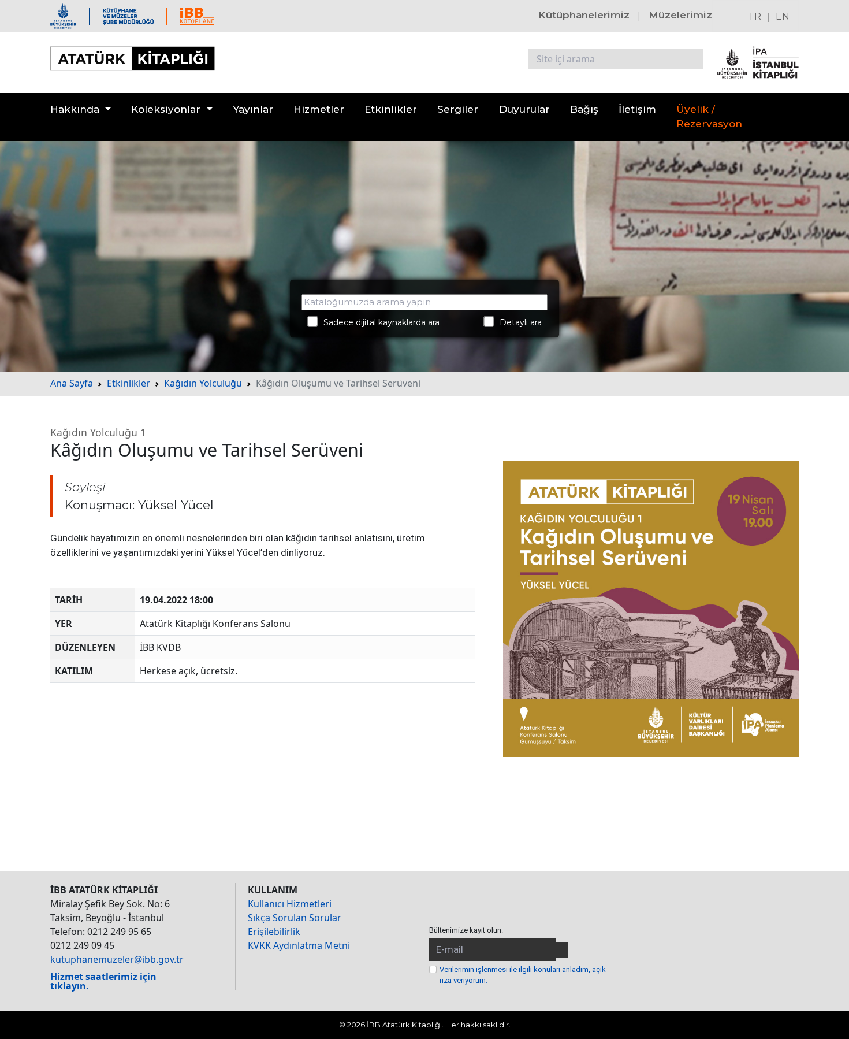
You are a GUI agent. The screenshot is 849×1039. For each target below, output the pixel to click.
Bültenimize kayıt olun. (466, 930)
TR (754, 16)
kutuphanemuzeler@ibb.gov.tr (117, 959)
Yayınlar (253, 109)
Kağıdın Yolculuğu (203, 383)
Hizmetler (318, 109)
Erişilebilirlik (274, 931)
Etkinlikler (390, 109)
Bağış (584, 109)
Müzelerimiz (680, 15)
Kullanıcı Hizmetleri (290, 903)
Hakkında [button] (74, 109)
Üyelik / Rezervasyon (709, 116)
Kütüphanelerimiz (584, 15)
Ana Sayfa (71, 383)
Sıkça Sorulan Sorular (294, 917)
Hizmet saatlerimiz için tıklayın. (103, 981)
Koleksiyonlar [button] (165, 109)
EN (783, 16)
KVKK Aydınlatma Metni (299, 945)
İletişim (637, 109)
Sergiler (457, 109)
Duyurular (524, 109)
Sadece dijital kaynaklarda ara (378, 322)
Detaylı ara (517, 322)
